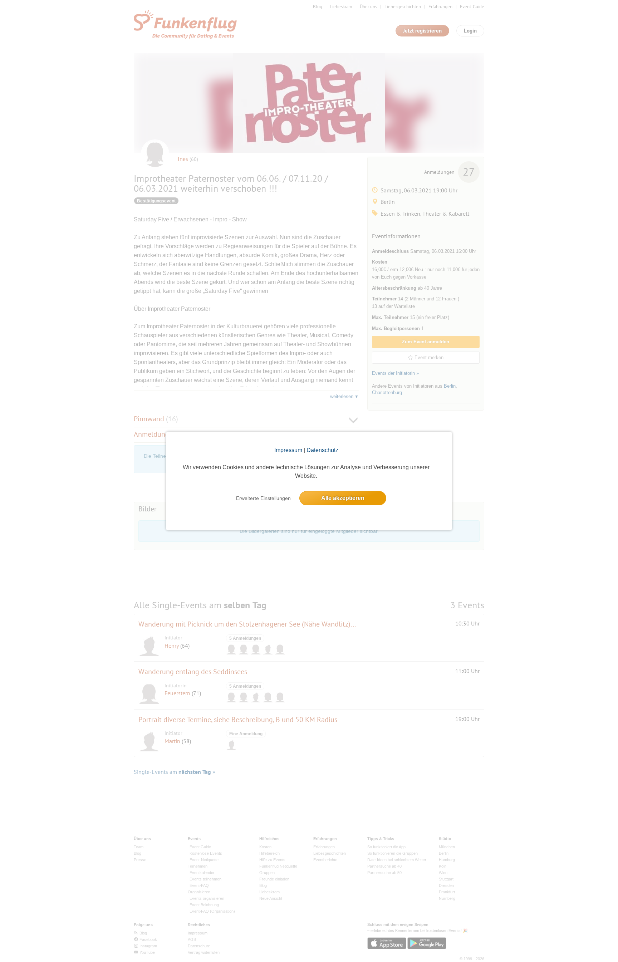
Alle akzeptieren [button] (342, 498)
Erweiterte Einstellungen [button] (263, 498)
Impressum (288, 450)
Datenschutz (322, 450)
